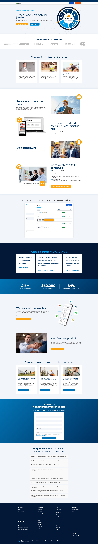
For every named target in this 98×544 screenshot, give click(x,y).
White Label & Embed (22, 515)
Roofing (39, 528)
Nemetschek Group (75, 509)
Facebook (73, 535)
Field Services (40, 511)
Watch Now (45, 389)
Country (38, 430)
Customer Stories (59, 521)
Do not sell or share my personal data (74, 540)
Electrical (39, 518)
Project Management (22, 525)
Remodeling (40, 526)
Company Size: (52, 423)
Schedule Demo (22, 24)
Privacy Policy (44, 435)
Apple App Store (76, 527)
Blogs (57, 514)
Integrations (20, 513)
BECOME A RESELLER (57, 349)
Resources (34, 3)
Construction (40, 509)
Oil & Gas (39, 515)
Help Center (58, 527)
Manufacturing (40, 513)
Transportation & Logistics (42, 516)
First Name (38, 419)
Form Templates (21, 511)
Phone (37, 426)
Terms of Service (38, 435)
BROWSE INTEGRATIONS (23, 319)
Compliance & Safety (22, 523)
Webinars (57, 520)
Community (58, 525)
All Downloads (75, 530)
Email (37, 415)
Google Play (75, 528)
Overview (20, 509)
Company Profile (74, 513)
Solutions (29, 3)
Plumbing (39, 524)
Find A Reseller (59, 509)
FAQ (57, 529)
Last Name (51, 419)
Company (38, 423)
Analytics (20, 516)
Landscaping (40, 522)
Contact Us (74, 521)
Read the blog (23, 389)
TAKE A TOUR (49, 219)
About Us (73, 511)
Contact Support (74, 520)
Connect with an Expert (48, 437)
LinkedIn (72, 535)
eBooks (57, 516)
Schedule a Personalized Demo (60, 186)
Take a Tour (34, 24)
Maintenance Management (23, 527)
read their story (68, 389)
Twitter (76, 535)
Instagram (74, 535)
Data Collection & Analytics (23, 529)
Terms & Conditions (63, 540)
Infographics (58, 523)
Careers (73, 515)
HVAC (39, 520)
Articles (57, 518)
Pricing (38, 3)
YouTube (78, 535)
